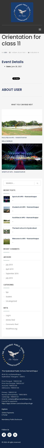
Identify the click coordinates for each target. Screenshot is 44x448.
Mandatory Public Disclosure (12, 419)
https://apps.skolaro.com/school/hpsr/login (17, 403)
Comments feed (12, 324)
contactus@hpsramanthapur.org (19, 399)
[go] (37, 183)
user (5, 52)
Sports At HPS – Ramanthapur (13, 172)
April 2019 (9, 269)
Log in (8, 315)
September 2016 (12, 273)
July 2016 (9, 278)
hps (7, 292)
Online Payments (8, 413)
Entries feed (10, 320)
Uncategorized (11, 301)
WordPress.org (11, 329)
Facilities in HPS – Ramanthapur (14, 138)
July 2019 (9, 265)
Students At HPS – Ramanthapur (25, 207)
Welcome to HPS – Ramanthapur (25, 238)
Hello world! (7, 141)
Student (9, 296)
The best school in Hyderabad (24, 228)
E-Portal (4, 415)
